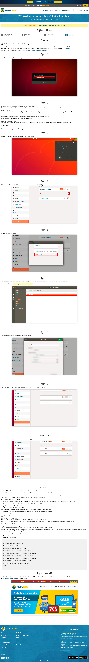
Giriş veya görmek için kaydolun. (24, 284)
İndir (72, 10)
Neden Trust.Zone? (48, 10)
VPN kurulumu (66, 10)
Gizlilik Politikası (5, 642)
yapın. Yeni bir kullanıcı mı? (47, 25)
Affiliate (3, 647)
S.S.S (17, 642)
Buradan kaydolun (60, 25)
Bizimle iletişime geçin (22, 635)
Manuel (18, 645)
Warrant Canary (5, 645)
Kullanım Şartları (6, 640)
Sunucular (79, 10)
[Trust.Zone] (8, 10)
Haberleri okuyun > (65, 650)
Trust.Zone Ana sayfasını (7, 576)
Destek (86, 10)
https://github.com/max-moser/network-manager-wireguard (33, 50)
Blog (17, 640)
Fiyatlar (57, 10)
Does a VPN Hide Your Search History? (70, 635)
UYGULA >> (58, 1)
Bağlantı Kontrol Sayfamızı (10, 578)
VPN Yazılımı (4, 635)
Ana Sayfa (4, 633)
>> (46, 5)
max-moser (67, 48)
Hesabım (85, 5)
